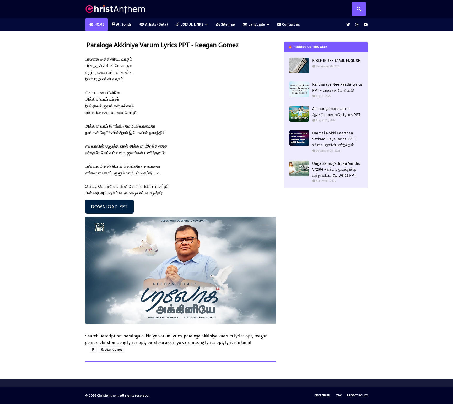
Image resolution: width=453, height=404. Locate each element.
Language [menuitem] (256, 24)
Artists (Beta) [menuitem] (156, 24)
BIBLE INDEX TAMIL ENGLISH (336, 60)
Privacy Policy (357, 395)
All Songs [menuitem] (123, 24)
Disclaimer (322, 395)
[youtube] (365, 24)
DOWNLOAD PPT (109, 207)
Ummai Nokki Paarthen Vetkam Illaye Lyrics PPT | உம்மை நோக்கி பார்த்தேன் (334, 139)
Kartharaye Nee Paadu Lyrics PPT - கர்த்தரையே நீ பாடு (337, 87)
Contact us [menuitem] (290, 24)
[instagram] (357, 24)
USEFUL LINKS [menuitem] (191, 24)
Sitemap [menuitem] (227, 24)
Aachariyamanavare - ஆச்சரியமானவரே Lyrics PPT (336, 111)
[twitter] (348, 24)
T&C (339, 395)
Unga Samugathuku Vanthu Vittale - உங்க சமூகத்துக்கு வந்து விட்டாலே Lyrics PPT (336, 169)
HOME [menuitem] (98, 24)
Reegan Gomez (111, 349)
